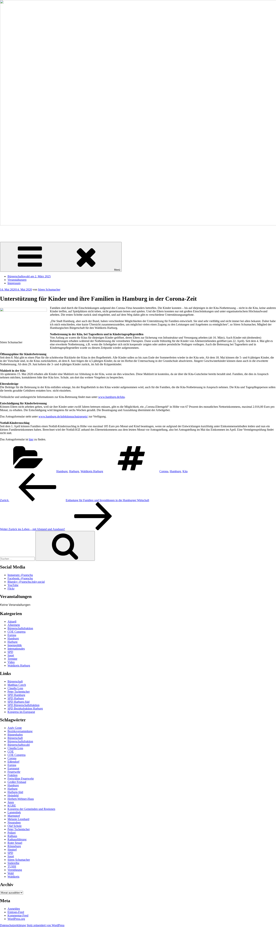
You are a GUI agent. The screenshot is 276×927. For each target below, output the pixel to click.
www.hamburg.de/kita (111, 397)
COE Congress (17, 631)
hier (31, 439)
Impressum (14, 283)
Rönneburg (14, 846)
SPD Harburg (16, 698)
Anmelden (14, 908)
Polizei (12, 832)
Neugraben (14, 822)
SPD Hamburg (16, 695)
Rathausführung (17, 839)
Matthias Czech (17, 684)
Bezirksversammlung (20, 731)
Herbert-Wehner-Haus (21, 798)
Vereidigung (15, 869)
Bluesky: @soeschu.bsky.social (26, 581)
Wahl (11, 873)
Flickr (11, 588)
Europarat (13, 768)
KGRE (12, 805)
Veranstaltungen (17, 279)
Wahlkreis (13, 876)
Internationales (16, 648)
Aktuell (12, 621)
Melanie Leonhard (18, 819)
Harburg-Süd (15, 792)
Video (11, 662)
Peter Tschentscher (19, 691)
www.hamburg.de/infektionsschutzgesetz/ (63, 416)
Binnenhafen (15, 734)
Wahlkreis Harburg (92, 471)
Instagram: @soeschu (20, 575)
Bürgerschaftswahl (19, 744)
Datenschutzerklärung (13, 925)
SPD (10, 652)
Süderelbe (13, 863)
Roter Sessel (15, 842)
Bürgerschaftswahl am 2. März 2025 (29, 276)
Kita (185, 471)
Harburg (74, 471)
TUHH (12, 866)
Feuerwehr (14, 771)
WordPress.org (16, 918)
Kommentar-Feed (18, 915)
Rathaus (12, 836)
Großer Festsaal (17, 782)
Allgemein (14, 625)
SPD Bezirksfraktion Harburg (25, 708)
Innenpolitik (15, 645)
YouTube (13, 585)
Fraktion (12, 775)
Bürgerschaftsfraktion (20, 628)
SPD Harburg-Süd (18, 701)
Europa (12, 635)
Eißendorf (13, 761)
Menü (117, 269)
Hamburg (62, 471)
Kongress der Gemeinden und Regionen (31, 809)
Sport (11, 655)
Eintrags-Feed (16, 912)
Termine (12, 658)
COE (11, 751)
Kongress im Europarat (21, 711)
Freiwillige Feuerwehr (21, 778)
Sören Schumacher (11, 230)
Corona (163, 471)
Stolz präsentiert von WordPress (45, 925)
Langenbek (14, 812)
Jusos (11, 802)
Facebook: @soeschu (20, 578)
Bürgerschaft (15, 681)
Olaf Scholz (15, 825)
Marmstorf (14, 815)
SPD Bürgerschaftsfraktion (23, 705)
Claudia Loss (15, 688)
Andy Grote (15, 727)
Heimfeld (13, 795)
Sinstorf (12, 849)
